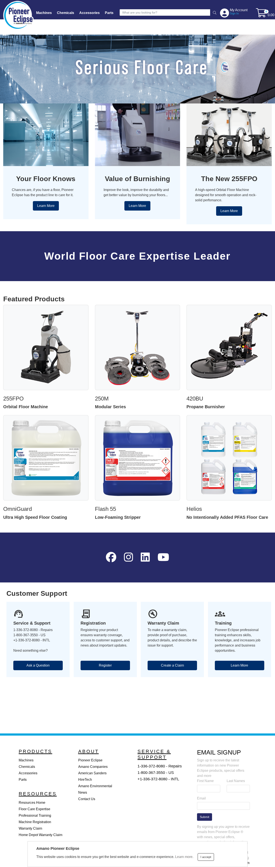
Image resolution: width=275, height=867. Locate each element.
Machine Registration (35, 822)
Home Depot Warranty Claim (40, 835)
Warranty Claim (30, 828)
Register (105, 665)
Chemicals (65, 13)
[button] (225, 12)
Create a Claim (172, 665)
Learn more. (184, 856)
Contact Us (86, 799)
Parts (109, 13)
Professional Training (35, 815)
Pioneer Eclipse (90, 760)
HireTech (85, 779)
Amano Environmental (95, 786)
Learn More (46, 206)
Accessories (89, 13)
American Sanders (92, 773)
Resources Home (32, 802)
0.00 (271, 15)
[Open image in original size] (18, 15)
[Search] (214, 13)
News (82, 792)
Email (201, 798)
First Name (205, 781)
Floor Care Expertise (34, 809)
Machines (44, 13)
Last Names (236, 781)
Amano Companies (93, 766)
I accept (205, 857)
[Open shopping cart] (261, 15)
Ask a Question (38, 665)
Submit (204, 817)
